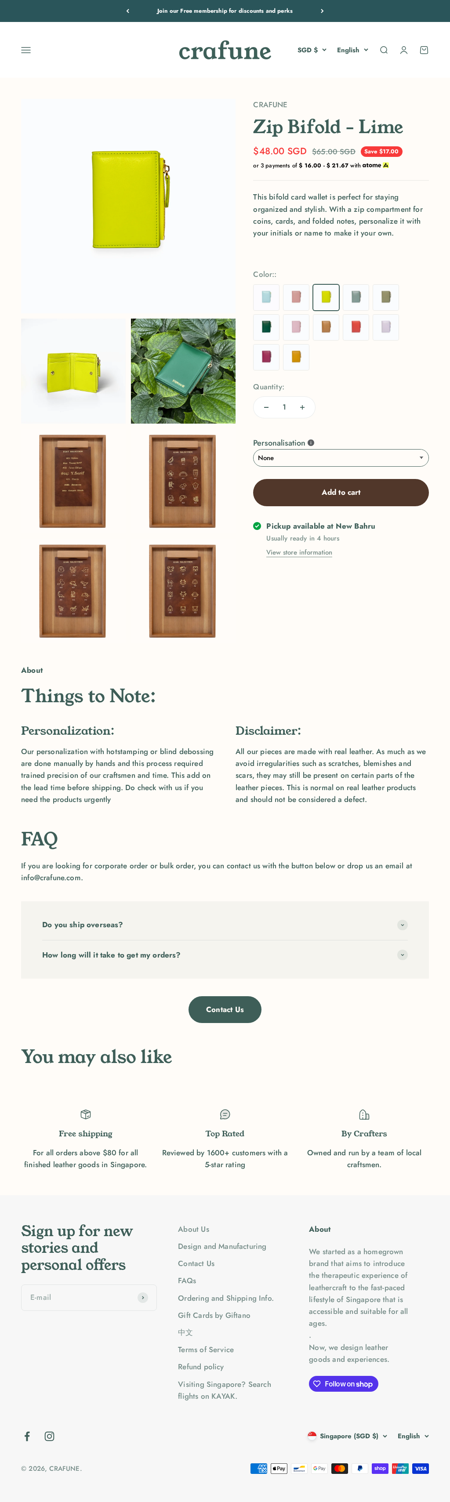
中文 (185, 1332)
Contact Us (225, 1009)
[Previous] (127, 11)
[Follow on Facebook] (27, 1436)
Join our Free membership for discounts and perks (225, 11)
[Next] (322, 11)
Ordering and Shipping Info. (226, 1298)
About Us (193, 1229)
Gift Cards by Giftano (214, 1315)
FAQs (187, 1280)
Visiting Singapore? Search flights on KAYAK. (224, 1390)
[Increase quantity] (302, 407)
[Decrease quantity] (266, 407)
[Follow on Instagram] (49, 1436)
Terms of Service (206, 1349)
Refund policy (201, 1366)
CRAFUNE (270, 104)
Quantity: (268, 386)
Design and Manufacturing (222, 1246)
